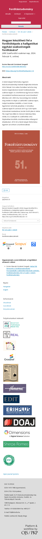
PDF (6, 190)
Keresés (21, 26)
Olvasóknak (7, 303)
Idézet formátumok (10, 221)
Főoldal (4, 32)
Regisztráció (23, 2)
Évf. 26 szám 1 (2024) (24, 32)
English (5, 290)
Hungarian (6, 287)
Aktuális (8, 14)
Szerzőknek (7, 306)
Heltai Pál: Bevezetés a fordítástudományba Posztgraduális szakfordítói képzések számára (22, 268)
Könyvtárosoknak (9, 309)
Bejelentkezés (34, 2)
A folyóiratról (29, 14)
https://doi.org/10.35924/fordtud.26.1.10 (20, 71)
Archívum (17, 14)
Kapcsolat (21, 18)
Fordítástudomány (21, 9)
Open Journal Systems (11, 474)
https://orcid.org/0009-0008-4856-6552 (14, 67)
